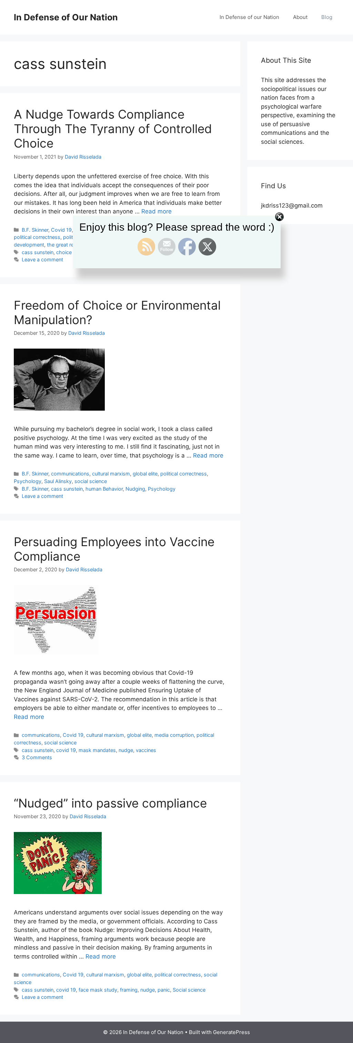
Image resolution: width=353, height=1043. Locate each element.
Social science (189, 990)
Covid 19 (73, 735)
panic (164, 990)
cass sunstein (67, 489)
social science (90, 481)
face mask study (98, 990)
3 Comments (37, 757)
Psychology (27, 481)
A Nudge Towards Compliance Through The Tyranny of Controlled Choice (113, 128)
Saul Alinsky (58, 481)
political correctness (183, 474)
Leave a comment (42, 496)
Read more (208, 455)
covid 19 (66, 750)
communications (70, 474)
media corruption (174, 735)
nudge (126, 750)
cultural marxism (111, 474)
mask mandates (97, 750)
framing (129, 990)
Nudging (135, 489)
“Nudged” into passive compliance (110, 803)
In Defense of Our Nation (66, 17)
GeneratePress (231, 1032)
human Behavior (104, 489)
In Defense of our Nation (249, 17)
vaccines (146, 750)
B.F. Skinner (35, 474)
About (300, 17)
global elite (145, 474)
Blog (326, 17)
